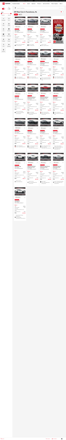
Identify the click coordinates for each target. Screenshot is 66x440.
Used (9, 7)
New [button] (24, 4)
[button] (3, 19)
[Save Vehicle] (24, 27)
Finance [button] (39, 4)
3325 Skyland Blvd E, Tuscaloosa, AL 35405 (41, 0)
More (61, 4)
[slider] (1, 13)
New (3, 7)
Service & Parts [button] (46, 4)
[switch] (3, 8)
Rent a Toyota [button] (54, 4)
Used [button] (28, 4)
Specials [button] (33, 4)
